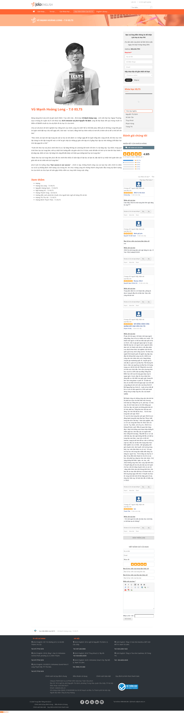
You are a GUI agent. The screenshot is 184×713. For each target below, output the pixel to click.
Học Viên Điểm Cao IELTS (84, 11)
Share (137, 201)
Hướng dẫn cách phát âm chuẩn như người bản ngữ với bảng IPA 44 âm (61, 195)
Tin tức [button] (52, 11)
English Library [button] (102, 11)
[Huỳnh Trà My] (139, 301)
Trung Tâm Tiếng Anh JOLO (33, 11)
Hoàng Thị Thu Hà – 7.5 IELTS (46, 197)
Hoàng (38, 183)
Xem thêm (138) (138, 524)
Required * (128, 52)
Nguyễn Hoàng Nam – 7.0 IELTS (47, 188)
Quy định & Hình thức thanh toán (127, 663)
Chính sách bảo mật (103, 663)
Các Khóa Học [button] (65, 11)
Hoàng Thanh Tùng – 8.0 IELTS (46, 193)
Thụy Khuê (129, 107)
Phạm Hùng (130, 110)
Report (125, 201)
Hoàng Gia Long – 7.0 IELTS (45, 186)
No (149, 198)
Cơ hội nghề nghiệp (145, 2)
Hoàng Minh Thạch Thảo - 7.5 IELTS (48, 200)
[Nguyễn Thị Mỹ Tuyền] (139, 210)
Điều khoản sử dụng (80, 663)
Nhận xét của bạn (129, 187)
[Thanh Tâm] (139, 486)
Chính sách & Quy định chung (56, 663)
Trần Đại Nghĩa (131, 98)
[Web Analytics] (4, 699)
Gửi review (128, 605)
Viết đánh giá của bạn (135, 134)
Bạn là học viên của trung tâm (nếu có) (136, 228)
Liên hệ (133, 2)
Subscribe (131, 201)
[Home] (35, 617)
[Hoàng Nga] (139, 170)
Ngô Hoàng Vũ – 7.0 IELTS (45, 190)
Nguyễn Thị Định (132, 101)
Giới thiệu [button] (41, 11)
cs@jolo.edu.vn (140, 688)
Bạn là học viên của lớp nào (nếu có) (135, 562)
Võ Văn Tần (130, 104)
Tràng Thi (129, 113)
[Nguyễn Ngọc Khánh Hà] (139, 258)
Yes (143, 198)
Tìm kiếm (151, 7)
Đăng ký (148, 94)
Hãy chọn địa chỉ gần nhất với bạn (137, 72)
